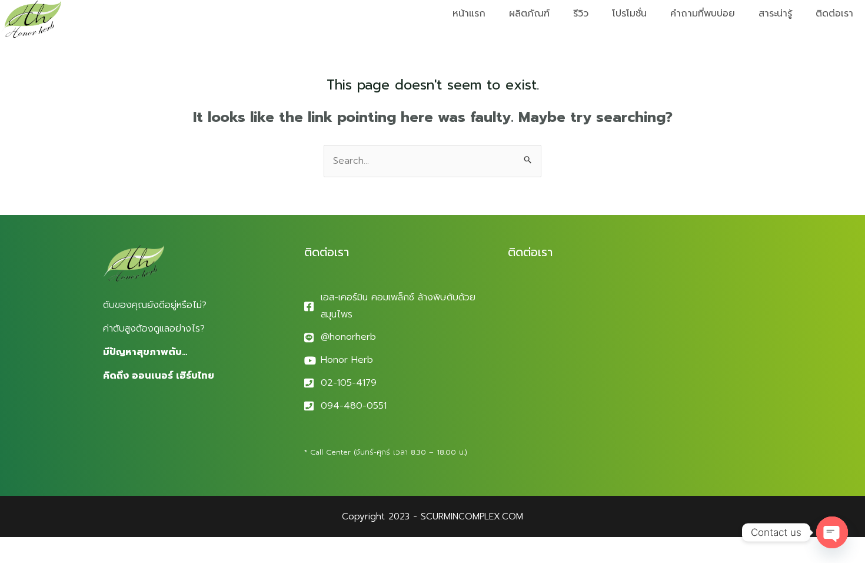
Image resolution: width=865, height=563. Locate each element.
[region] (153, 470)
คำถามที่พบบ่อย (702, 13)
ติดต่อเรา (834, 13)
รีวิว (580, 13)
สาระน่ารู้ (775, 13)
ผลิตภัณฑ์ (529, 13)
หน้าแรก (469, 13)
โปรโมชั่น (629, 13)
